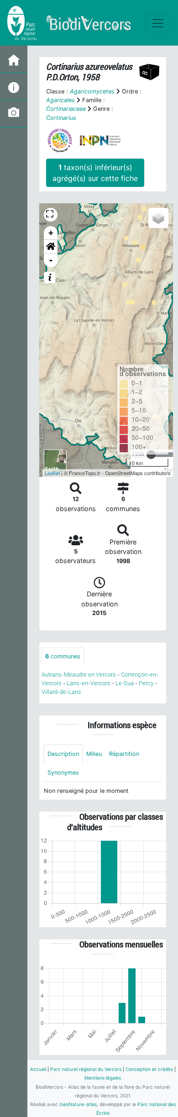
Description (63, 753)
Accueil (38, 1069)
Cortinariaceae (66, 108)
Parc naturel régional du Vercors (85, 1069)
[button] (51, 246)
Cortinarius (61, 117)
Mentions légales (102, 1078)
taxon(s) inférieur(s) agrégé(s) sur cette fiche (95, 173)
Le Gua (124, 683)
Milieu (94, 753)
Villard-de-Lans (61, 691)
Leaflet (52, 472)
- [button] (50, 260)
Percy (146, 683)
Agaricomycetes (92, 91)
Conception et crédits (149, 1069)
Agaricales (60, 100)
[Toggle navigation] (158, 23)
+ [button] (50, 233)
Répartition (124, 753)
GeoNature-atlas (78, 1104)
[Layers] (158, 218)
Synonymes (63, 772)
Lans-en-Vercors (88, 683)
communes (62, 656)
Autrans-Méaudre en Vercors (79, 674)
